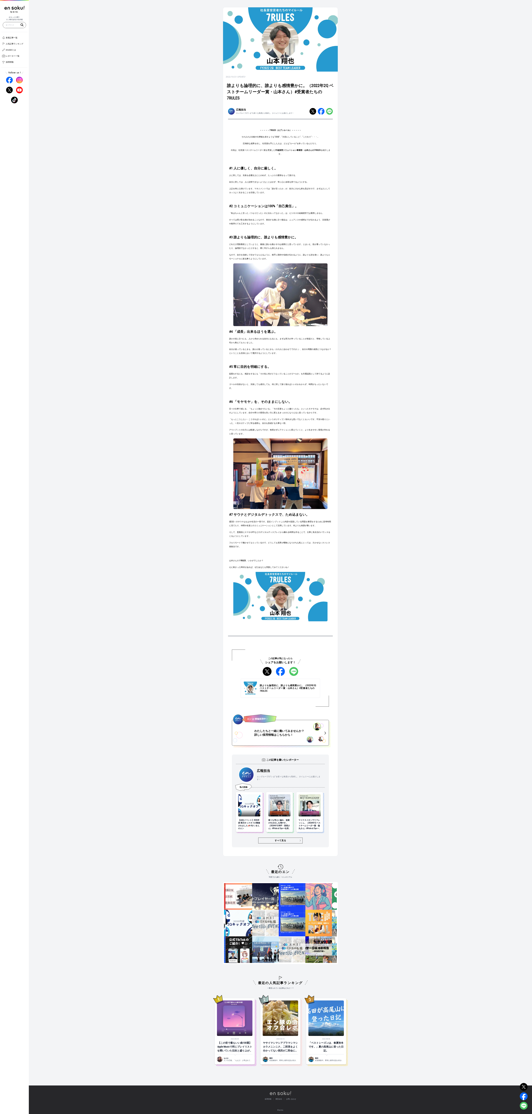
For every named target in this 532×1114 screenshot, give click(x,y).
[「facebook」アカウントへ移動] (9, 80)
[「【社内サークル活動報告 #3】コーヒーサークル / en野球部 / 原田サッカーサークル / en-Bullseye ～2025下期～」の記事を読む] (304, 949)
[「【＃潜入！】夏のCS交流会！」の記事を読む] (330, 923)
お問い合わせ (291, 1099)
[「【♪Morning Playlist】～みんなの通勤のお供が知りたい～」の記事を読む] (304, 896)
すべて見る (280, 840)
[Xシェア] (313, 111)
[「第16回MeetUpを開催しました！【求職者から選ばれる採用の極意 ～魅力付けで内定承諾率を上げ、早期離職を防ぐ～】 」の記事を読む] (250, 923)
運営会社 (278, 1099)
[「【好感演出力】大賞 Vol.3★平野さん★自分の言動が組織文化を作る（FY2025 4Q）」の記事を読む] (330, 896)
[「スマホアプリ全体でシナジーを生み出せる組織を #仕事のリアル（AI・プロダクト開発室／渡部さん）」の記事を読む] (304, 923)
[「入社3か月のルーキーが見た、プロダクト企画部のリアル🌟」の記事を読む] (250, 949)
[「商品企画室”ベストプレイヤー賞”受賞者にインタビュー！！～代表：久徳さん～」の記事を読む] (250, 896)
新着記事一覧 (11, 38)
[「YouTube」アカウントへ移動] (19, 90)
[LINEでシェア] (329, 111)
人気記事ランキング (14, 44)
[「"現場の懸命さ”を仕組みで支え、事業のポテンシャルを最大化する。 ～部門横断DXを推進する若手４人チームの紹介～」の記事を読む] (224, 896)
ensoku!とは (11, 50)
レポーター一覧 (12, 56)
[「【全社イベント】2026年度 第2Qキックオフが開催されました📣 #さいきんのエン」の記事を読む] (224, 923)
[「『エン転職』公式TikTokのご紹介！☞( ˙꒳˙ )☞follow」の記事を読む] (224, 949)
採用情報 (10, 62)
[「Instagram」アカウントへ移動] (19, 80)
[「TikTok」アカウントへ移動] (14, 100)
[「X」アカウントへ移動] (9, 90)
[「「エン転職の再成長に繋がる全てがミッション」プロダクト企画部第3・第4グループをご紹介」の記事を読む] (277, 896)
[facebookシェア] (321, 111)
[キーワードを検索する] (22, 25)
